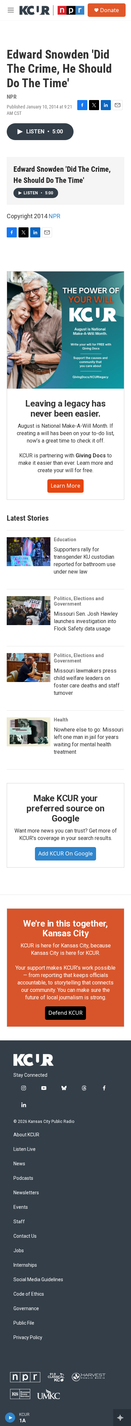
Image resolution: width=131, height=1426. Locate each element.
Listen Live (24, 1149)
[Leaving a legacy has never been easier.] (65, 330)
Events (20, 1207)
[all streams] (122, 1417)
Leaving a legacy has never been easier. (65, 408)
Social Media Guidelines (38, 1279)
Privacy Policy (27, 1337)
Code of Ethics (28, 1294)
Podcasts (23, 1178)
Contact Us (25, 1236)
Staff (19, 1221)
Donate (109, 10)
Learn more (65, 485)
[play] (10, 1417)
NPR (54, 216)
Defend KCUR (65, 1012)
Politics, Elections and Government (79, 601)
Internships (25, 1265)
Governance (26, 1308)
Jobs (18, 1250)
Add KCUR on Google (65, 853)
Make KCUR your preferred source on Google (65, 808)
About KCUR (26, 1134)
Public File (23, 1323)
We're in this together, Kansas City (65, 928)
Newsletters (26, 1192)
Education (65, 539)
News (19, 1163)
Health (61, 719)
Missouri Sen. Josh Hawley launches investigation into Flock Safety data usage (86, 621)
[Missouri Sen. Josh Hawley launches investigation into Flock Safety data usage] (28, 610)
